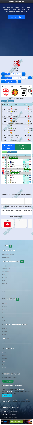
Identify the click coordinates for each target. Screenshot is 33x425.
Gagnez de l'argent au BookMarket (16, 194)
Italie (3, 361)
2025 (7, 74)
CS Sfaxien (22, 86)
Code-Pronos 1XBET (8, 210)
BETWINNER (5, 289)
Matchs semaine (6, 257)
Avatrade (4, 306)
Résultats (4, 101)
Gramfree (4, 331)
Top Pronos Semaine (22, 147)
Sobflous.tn (5, 342)
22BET (3, 292)
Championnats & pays (16, 216)
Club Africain (5, 86)
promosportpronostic (13, 411)
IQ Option (4, 315)
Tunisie (4, 352)
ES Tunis (13, 86)
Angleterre (4, 358)
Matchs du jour (8, 147)
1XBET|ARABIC (5, 271)
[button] (10, 246)
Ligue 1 (8, 78)
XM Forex (4, 309)
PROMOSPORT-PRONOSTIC (16, 1)
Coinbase (4, 345)
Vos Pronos (14, 152)
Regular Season (11, 82)
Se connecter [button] (16, 17)
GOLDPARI (28, 200)
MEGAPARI (21, 200)
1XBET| (4, 266)
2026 (13, 74)
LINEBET (4, 280)
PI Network (4, 328)
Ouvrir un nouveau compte (9, 377)
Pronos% (4, 152)
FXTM (3, 317)
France (4, 364)
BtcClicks (4, 334)
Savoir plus (8, 395)
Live (9, 152)
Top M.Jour (18, 210)
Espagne (4, 355)
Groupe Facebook (13, 417)
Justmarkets (5, 312)
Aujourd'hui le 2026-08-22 (8, 254)
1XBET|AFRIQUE (6, 200)
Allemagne (4, 367)
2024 (18, 74)
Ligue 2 (15, 78)
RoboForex (5, 303)
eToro (3, 320)
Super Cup (23, 78)
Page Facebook (12, 414)
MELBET (14, 200)
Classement (11, 101)
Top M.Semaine (28, 210)
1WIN (3, 286)
